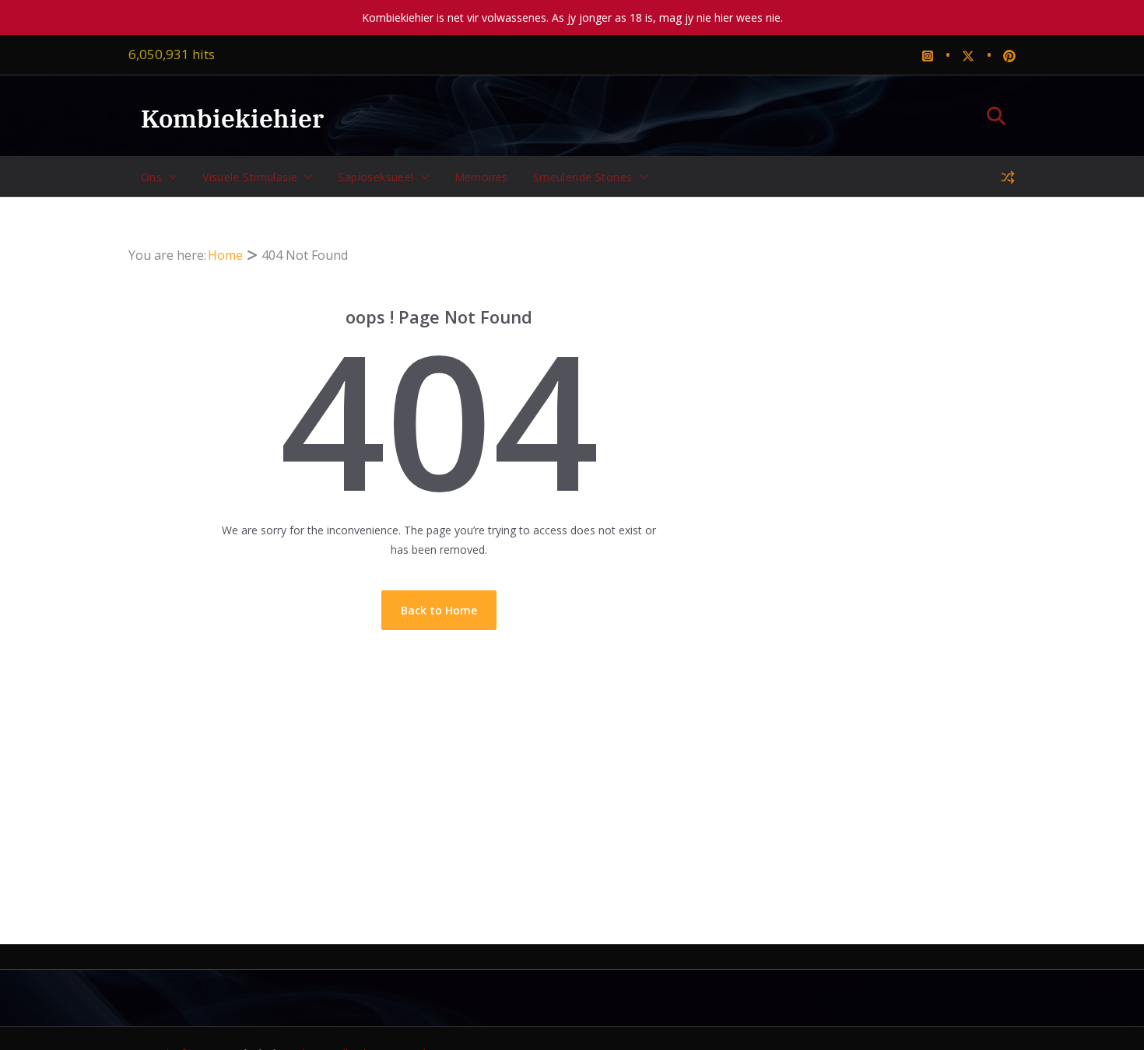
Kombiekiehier (232, 118)
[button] (169, 177)
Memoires (481, 177)
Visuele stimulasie (249, 177)
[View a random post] (1008, 177)
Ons (151, 177)
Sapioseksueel (375, 177)
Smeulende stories (583, 177)
